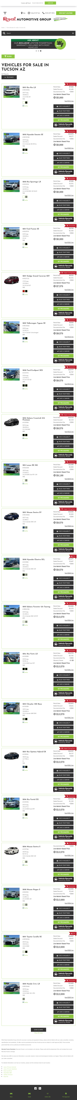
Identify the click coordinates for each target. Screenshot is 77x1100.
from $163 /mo (69, 195)
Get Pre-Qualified (63, 120)
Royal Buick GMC (8, 1073)
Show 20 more (38, 1030)
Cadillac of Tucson (8, 1074)
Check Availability (64, 106)
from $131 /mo (69, 101)
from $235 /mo (69, 479)
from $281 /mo (69, 670)
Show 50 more (38, 1033)
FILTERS (9, 56)
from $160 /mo (69, 148)
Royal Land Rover (8, 1071)
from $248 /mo (69, 526)
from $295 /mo (69, 950)
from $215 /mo (69, 337)
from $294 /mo (69, 903)
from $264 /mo (69, 620)
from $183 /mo (69, 290)
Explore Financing (54, 410)
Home (3, 27)
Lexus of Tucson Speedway (10, 1069)
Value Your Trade (64, 111)
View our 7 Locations (65, 13)
